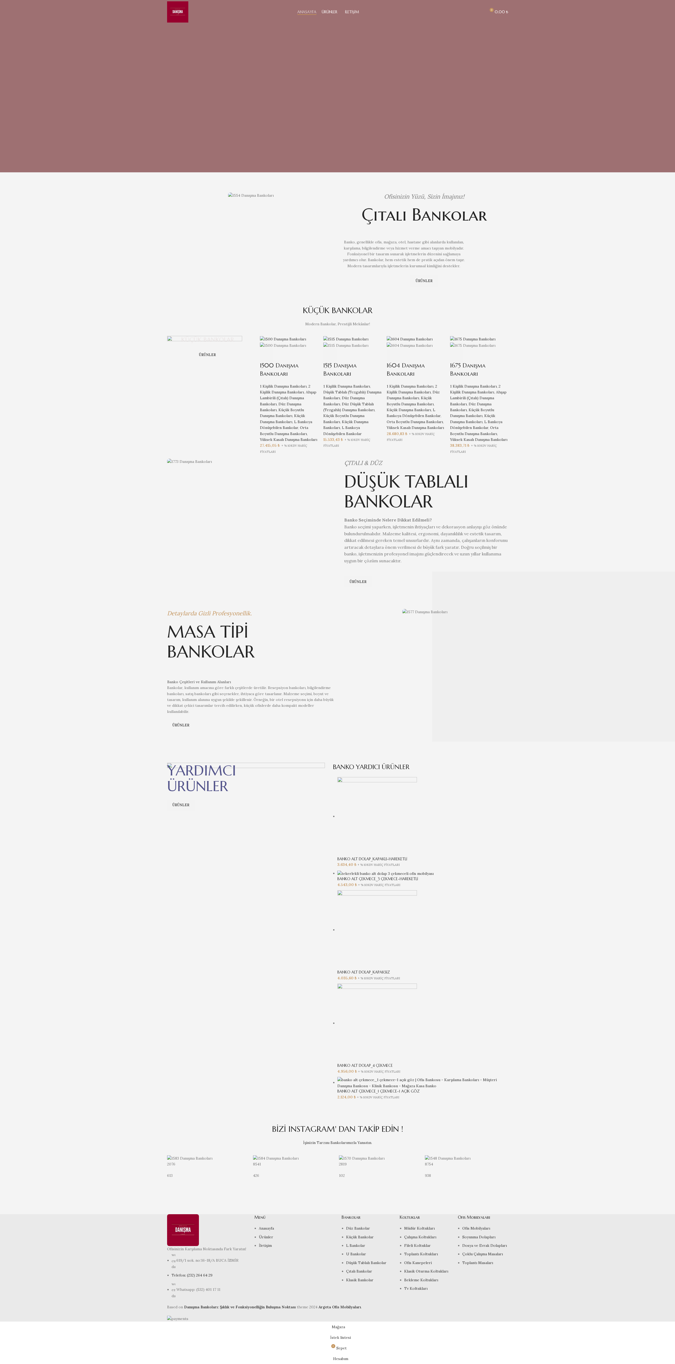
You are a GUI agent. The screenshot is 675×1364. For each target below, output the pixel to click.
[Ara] (470, 12)
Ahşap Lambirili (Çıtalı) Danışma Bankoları (288, 398)
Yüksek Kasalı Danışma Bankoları (288, 439)
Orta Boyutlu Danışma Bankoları (415, 421)
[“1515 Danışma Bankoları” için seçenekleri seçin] (330, 355)
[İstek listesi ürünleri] (479, 12)
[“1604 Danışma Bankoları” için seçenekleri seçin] (393, 355)
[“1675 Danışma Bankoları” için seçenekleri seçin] (456, 355)
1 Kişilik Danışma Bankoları (283, 386)
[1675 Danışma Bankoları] (472, 338)
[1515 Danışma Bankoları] (345, 338)
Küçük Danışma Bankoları (409, 409)
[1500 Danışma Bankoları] (283, 338)
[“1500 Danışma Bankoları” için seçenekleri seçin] (266, 355)
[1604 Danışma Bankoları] (410, 338)
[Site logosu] (177, 11)
